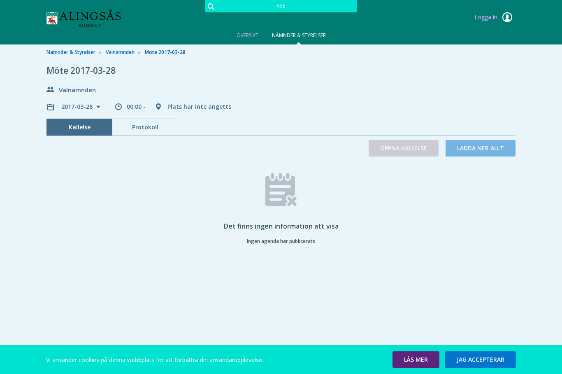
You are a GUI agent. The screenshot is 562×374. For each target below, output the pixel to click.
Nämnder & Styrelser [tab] (299, 35)
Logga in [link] (486, 17)
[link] (87, 18)
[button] (415, 359)
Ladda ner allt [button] (480, 148)
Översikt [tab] (247, 35)
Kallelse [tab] (80, 127)
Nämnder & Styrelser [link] (70, 52)
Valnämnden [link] (120, 52)
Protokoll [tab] (145, 127)
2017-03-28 (77, 106)
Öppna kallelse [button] (403, 148)
